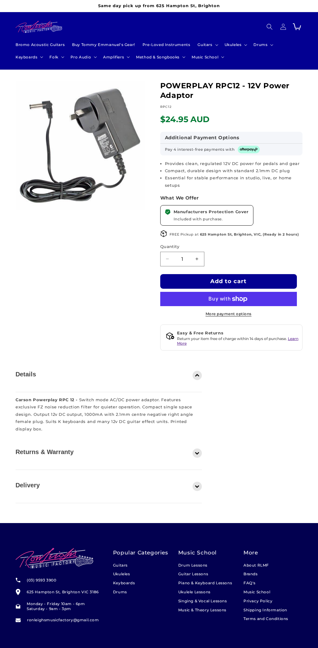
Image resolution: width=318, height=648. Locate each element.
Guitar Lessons (193, 574)
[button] (207, 45)
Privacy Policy (257, 601)
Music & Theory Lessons (202, 610)
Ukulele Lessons (194, 592)
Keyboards (124, 583)
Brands (250, 574)
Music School (256, 592)
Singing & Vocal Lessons (202, 601)
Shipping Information (265, 610)
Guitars (120, 565)
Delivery (28, 485)
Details (26, 374)
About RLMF (256, 565)
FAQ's (249, 583)
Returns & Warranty (45, 451)
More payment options (229, 313)
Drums (120, 592)
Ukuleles (121, 574)
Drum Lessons (192, 565)
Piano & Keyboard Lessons (205, 583)
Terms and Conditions (265, 618)
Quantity (169, 246)
